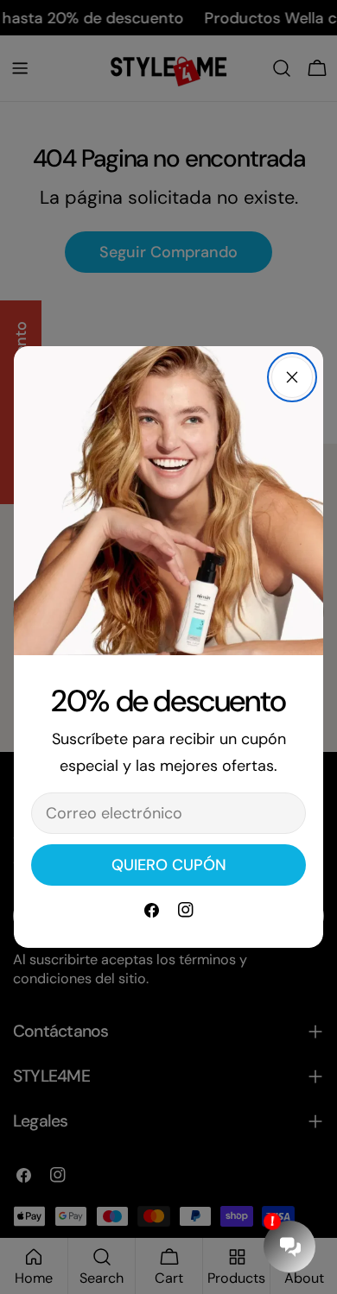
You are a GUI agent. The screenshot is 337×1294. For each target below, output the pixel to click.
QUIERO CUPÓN (168, 865)
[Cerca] (292, 377)
